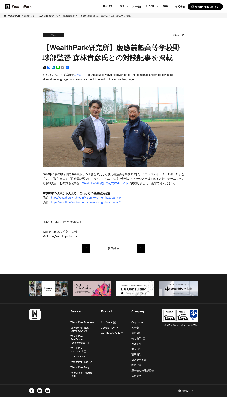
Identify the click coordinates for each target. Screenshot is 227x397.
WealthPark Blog (79, 367)
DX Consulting (78, 356)
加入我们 (151, 6)
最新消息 (108, 6)
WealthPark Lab (81, 362)
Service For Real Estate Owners (80, 329)
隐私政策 (136, 365)
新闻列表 (113, 248)
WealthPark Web (112, 333)
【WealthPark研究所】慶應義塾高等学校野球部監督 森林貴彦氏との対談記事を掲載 (84, 15)
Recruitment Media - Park (81, 374)
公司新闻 (138, 338)
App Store (108, 322)
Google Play (109, 327)
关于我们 (137, 6)
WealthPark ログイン (205, 6)
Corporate (137, 322)
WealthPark (13, 15)
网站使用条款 (138, 359)
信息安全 (136, 376)
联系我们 (180, 6)
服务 (122, 6)
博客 (165, 6)
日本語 (78, 75)
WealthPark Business (82, 322)
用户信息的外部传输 (142, 370)
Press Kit (136, 343)
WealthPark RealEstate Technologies (79, 339)
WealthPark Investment (78, 349)
